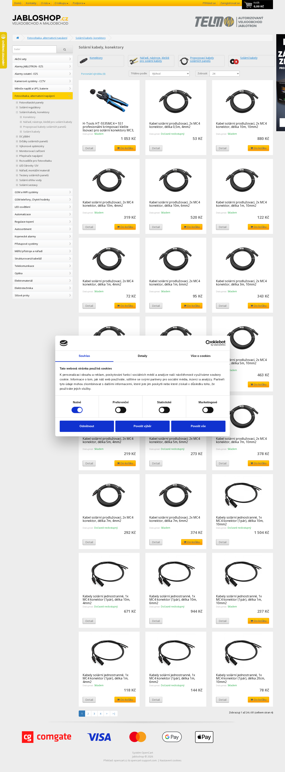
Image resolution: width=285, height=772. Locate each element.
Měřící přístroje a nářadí (28, 251)
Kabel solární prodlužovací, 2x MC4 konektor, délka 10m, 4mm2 (108, 204)
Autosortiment (23, 229)
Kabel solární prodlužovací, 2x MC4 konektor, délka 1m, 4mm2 (108, 283)
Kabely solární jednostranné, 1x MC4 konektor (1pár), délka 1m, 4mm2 (105, 678)
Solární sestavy (28, 185)
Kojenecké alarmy (25, 236)
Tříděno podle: (139, 73)
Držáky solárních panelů (33, 141)
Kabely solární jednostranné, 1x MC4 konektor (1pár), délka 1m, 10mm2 (239, 599)
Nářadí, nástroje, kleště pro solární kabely (47, 122)
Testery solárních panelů (34, 175)
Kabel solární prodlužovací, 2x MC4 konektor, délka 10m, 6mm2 (174, 204)
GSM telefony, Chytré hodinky (32, 199)
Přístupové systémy (26, 243)
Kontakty (31, 3)
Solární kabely (31, 131)
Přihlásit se (209, 3)
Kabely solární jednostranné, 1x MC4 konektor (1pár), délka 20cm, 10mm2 (240, 678)
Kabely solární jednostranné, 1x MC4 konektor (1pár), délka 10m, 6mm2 (173, 599)
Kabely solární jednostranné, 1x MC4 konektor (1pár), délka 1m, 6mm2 (172, 678)
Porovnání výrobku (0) (93, 73)
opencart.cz (121, 760)
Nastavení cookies (170, 760)
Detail (89, 148)
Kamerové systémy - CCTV (30, 81)
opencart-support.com (143, 760)
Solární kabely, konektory (91, 38)
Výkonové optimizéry (31, 146)
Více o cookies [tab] (201, 355)
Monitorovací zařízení (32, 151)
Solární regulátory (30, 107)
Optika (18, 273)
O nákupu (60, 3)
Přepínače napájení (30, 156)
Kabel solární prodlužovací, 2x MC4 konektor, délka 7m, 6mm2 (174, 519)
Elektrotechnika (24, 288)
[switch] (120, 410)
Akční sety (21, 59)
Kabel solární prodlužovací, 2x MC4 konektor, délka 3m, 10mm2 (241, 283)
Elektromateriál (24, 280)
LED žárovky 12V (28, 165)
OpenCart (147, 752)
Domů (17, 3)
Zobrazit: (203, 73)
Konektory (29, 117)
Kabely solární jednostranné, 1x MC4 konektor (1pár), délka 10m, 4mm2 (106, 599)
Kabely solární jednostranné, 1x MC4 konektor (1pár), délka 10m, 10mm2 (239, 520)
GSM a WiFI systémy (26, 192)
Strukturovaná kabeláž (28, 258)
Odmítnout (86, 426)
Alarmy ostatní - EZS (26, 73)
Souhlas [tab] (84, 355)
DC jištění (24, 136)
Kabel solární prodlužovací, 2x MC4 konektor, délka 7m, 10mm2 (241, 440)
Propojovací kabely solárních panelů (44, 126)
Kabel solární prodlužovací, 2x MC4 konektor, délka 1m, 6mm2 (174, 283)
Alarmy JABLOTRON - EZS (29, 66)
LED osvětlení (22, 207)
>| (113, 713)
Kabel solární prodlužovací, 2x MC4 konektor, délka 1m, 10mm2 (241, 204)
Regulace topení (24, 221)
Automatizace (23, 214)
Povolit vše (198, 426)
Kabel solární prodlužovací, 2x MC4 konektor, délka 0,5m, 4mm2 (174, 125)
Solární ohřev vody (30, 180)
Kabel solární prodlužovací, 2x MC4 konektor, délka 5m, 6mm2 (174, 440)
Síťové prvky (22, 295)
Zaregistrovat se (230, 3)
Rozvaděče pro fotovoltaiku (35, 160)
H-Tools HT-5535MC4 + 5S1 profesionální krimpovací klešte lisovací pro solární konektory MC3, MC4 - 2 (108, 128)
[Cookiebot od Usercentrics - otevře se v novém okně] (208, 343)
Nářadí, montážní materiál (34, 170)
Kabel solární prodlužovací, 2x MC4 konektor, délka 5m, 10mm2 (241, 361)
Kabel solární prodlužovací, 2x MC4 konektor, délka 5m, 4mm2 (108, 440)
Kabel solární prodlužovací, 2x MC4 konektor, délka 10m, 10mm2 (241, 125)
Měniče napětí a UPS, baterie (31, 88)
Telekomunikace (24, 266)
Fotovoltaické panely (31, 102)
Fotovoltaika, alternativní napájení (47, 38)
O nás (44, 3)
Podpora (78, 3)
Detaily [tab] (142, 355)
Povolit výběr (142, 426)
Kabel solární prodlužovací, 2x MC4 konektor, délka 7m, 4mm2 (108, 519)
